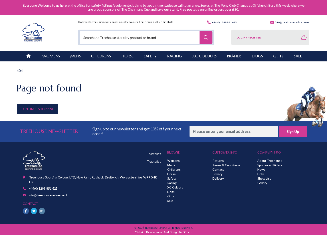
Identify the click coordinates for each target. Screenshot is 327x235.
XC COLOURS (204, 56)
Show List (264, 178)
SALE (298, 56)
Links (260, 174)
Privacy (217, 174)
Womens (51, 56)
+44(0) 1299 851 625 (224, 22)
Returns (218, 160)
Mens (75, 56)
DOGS (257, 56)
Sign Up (293, 131)
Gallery (262, 183)
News (261, 169)
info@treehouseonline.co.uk (292, 22)
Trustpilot (154, 154)
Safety (171, 178)
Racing (172, 183)
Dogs (171, 192)
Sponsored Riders (269, 165)
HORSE (127, 56)
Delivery (218, 178)
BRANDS (234, 56)
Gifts (170, 196)
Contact (218, 169)
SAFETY (150, 56)
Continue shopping (37, 109)
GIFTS (278, 56)
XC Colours (175, 187)
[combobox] (146, 37)
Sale (170, 201)
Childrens (174, 169)
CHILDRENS (101, 56)
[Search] (206, 37)
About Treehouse (269, 160)
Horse (171, 174)
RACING (174, 56)
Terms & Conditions (226, 165)
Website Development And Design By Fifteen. (163, 232)
